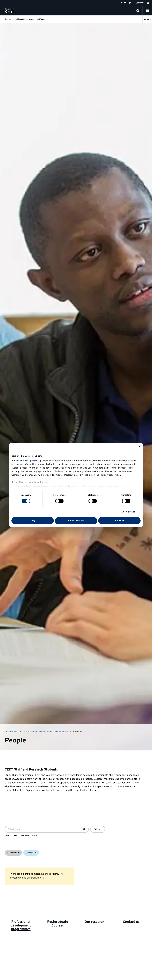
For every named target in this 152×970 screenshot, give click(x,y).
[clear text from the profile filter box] (84, 829)
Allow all (119, 520)
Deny (32, 520)
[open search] (138, 10)
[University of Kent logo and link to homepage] (9, 10)
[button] (147, 10)
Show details (128, 512)
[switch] (59, 501)
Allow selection (76, 520)
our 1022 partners (30, 460)
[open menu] (147, 10)
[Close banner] (139, 446)
